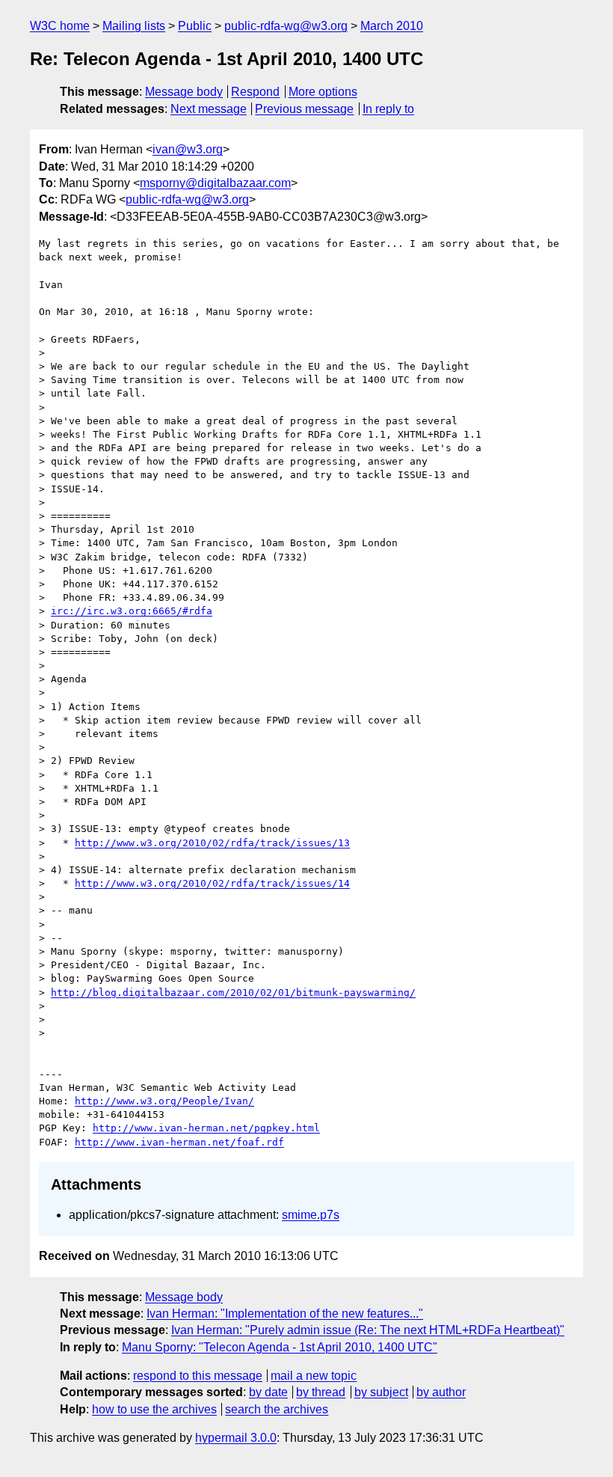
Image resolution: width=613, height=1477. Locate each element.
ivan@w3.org (188, 149)
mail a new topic (314, 1375)
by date (268, 1392)
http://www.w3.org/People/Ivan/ (164, 1101)
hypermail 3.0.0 (236, 1437)
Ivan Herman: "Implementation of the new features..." (285, 1313)
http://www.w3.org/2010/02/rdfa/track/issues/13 (212, 842)
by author (441, 1392)
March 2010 (391, 25)
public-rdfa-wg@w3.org (286, 25)
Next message (208, 109)
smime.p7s (310, 1214)
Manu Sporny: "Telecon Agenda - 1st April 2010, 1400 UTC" (279, 1347)
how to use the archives (154, 1409)
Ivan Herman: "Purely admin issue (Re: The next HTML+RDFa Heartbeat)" (367, 1330)
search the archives (276, 1409)
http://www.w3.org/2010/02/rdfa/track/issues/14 (212, 883)
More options (323, 91)
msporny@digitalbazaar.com (215, 183)
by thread (320, 1392)
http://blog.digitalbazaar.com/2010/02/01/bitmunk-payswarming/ (233, 992)
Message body (184, 91)
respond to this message (197, 1375)
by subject (381, 1392)
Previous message (304, 109)
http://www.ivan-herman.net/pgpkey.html (206, 1128)
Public (195, 25)
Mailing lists (133, 25)
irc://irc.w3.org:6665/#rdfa (131, 611)
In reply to (388, 109)
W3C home (60, 25)
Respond (255, 91)
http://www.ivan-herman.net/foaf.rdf (179, 1142)
